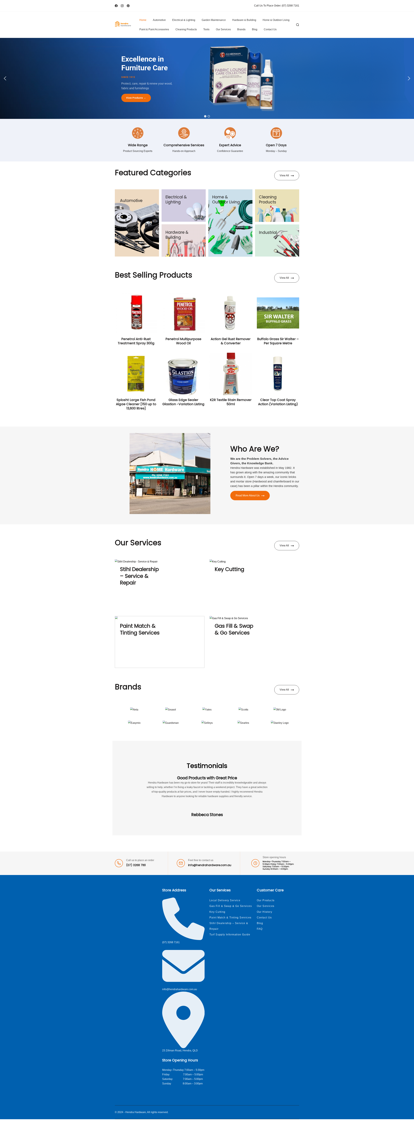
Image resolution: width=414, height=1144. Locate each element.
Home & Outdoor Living (276, 20)
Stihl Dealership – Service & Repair (139, 576)
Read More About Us (248, 495)
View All (284, 175)
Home (142, 20)
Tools (206, 29)
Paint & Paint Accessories (154, 29)
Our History (264, 911)
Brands (241, 29)
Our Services (223, 29)
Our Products (266, 900)
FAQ (260, 928)
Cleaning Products (186, 29)
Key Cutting (229, 569)
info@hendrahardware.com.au (209, 865)
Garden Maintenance (214, 20)
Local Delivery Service (224, 900)
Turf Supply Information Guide (229, 934)
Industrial (268, 232)
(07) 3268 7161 (290, 5)
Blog (254, 29)
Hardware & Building (244, 20)
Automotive (159, 20)
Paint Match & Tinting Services (140, 629)
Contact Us (270, 29)
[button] (5, 78)
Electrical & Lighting (183, 20)
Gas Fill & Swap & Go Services (234, 629)
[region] (207, 78)
